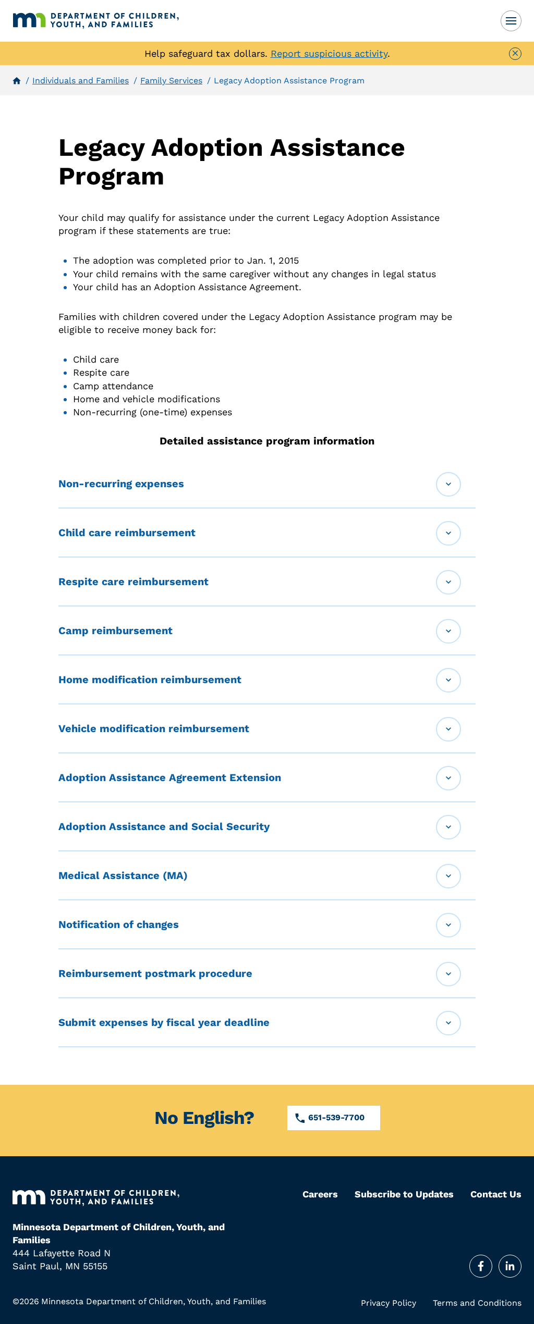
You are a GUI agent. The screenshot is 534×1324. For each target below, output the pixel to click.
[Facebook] (480, 1266)
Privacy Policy (388, 1303)
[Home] (96, 21)
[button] (267, 484)
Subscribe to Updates (404, 1194)
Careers (320, 1194)
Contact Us (495, 1194)
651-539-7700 (336, 1117)
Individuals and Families (80, 80)
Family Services (171, 80)
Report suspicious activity (329, 53)
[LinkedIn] (510, 1266)
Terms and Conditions (477, 1303)
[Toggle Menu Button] (511, 20)
